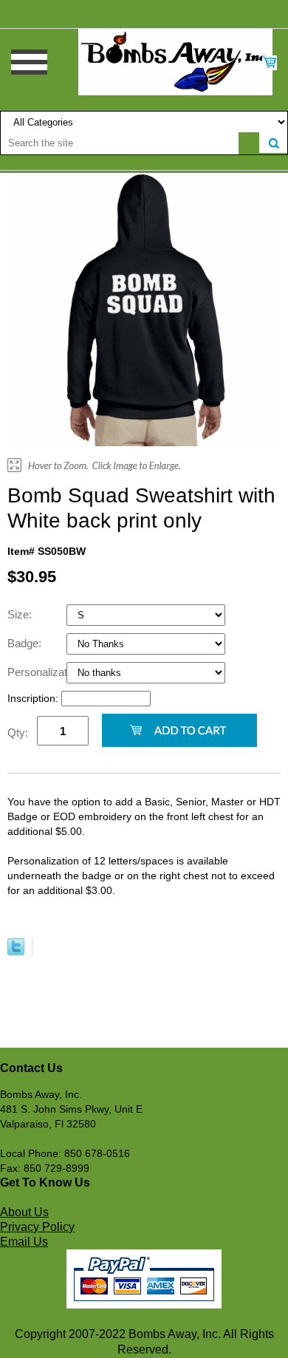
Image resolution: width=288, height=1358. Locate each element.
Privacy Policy (37, 1227)
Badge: (25, 643)
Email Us (24, 1241)
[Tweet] (15, 952)
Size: (21, 614)
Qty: (17, 732)
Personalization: (36, 672)
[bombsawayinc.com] (175, 61)
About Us (24, 1212)
